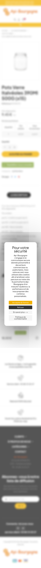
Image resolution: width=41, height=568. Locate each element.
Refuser (20, 307)
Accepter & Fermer (20, 302)
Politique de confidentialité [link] (20, 318)
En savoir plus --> (20, 312)
